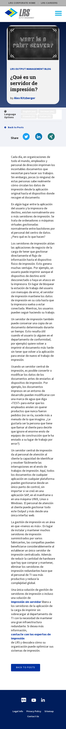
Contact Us (33, 716)
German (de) (47, 111)
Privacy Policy (33, 711)
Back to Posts (16, 127)
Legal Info (18, 711)
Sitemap (49, 711)
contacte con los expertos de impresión (31, 636)
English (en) (29, 111)
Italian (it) (45, 116)
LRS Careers (49, 2)
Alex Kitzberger (24, 98)
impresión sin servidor (26, 602)
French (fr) (29, 116)
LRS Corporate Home (22, 2)
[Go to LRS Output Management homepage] (35, 13)
